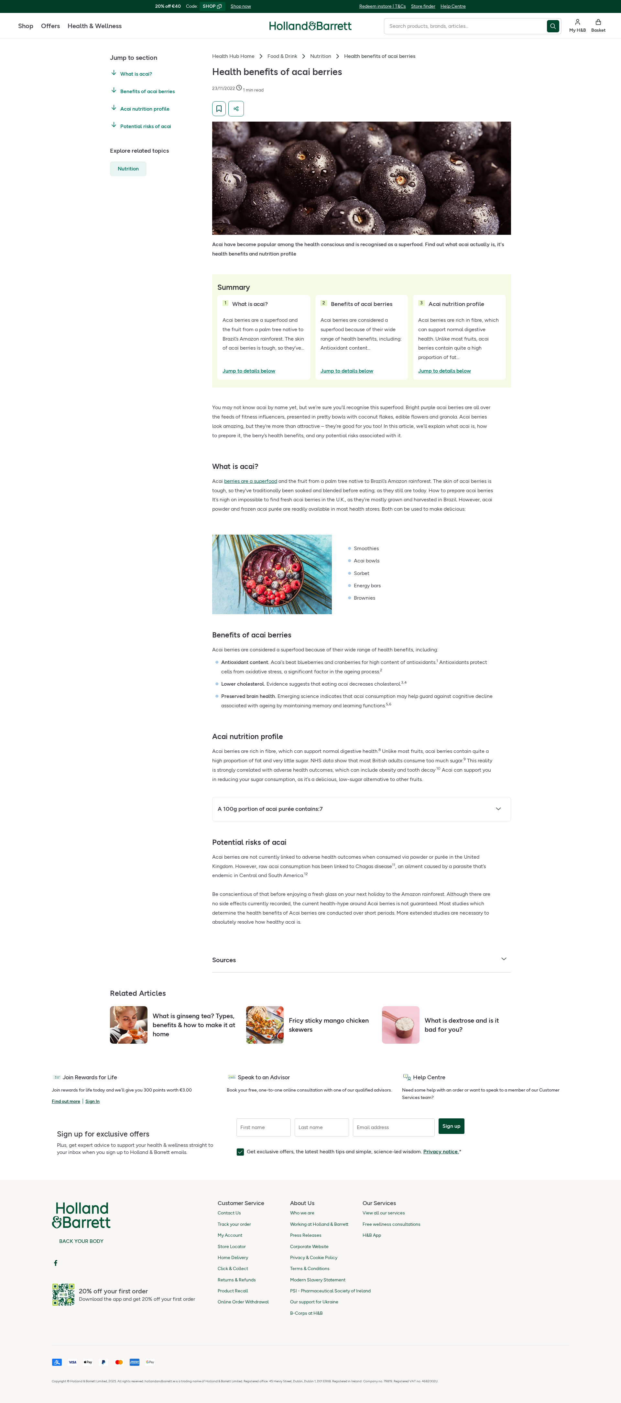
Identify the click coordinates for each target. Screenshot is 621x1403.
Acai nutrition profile (144, 108)
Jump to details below (249, 371)
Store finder (423, 6)
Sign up (451, 1126)
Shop (25, 26)
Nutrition (128, 168)
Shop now (241, 6)
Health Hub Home (233, 56)
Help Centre (453, 6)
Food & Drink (282, 56)
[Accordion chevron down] (498, 810)
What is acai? (136, 74)
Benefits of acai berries (147, 91)
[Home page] (310, 25)
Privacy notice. (441, 1151)
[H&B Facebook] (56, 1263)
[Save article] (218, 109)
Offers (50, 26)
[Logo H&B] (310, 29)
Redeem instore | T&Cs (382, 6)
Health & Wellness (95, 26)
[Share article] (236, 108)
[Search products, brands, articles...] (554, 26)
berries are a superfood (250, 481)
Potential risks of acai (145, 126)
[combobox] (465, 26)
